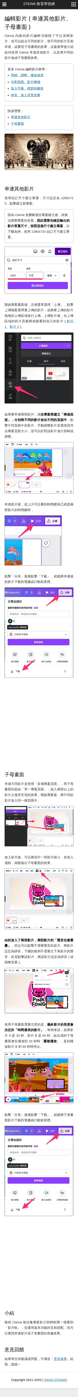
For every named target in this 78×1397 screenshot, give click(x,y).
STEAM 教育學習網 (39, 4)
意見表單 (60, 1359)
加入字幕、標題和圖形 (27, 88)
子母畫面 (17, 123)
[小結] (17, 1313)
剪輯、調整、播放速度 (27, 75)
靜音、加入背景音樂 (25, 95)
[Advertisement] (39, 725)
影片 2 (14, 327)
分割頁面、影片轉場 (25, 82)
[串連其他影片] (37, 188)
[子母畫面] (27, 774)
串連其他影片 (20, 117)
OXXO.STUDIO (55, 1380)
